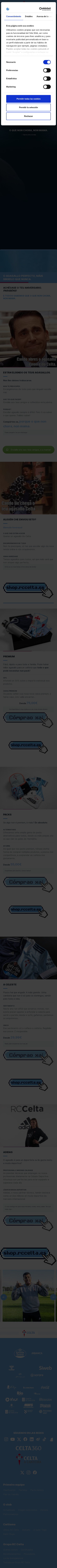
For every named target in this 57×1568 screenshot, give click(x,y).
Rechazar (28, 116)
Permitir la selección (28, 107)
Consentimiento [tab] (13, 16)
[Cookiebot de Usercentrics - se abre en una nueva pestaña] (39, 9)
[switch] (47, 70)
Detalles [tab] (29, 16)
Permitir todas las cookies (29, 99)
